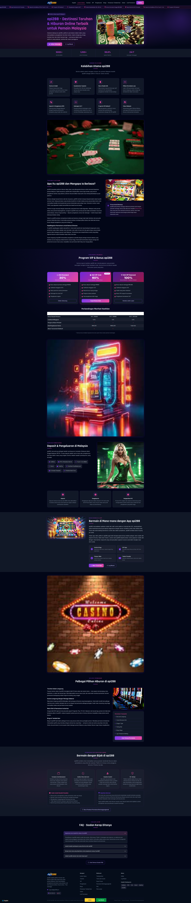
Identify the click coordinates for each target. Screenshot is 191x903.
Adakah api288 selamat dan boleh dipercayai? (76, 856)
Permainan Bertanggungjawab (103, 883)
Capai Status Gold (95, 301)
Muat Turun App (97, 565)
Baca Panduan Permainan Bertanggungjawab (96, 809)
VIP (93, 2)
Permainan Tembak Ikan (114, 2)
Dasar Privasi (138, 208)
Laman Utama (81, 2)
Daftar (140, 2)
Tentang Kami (99, 876)
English (74, 2)
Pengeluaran (98, 2)
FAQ (97, 886)
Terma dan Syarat (100, 878)
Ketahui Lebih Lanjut (128, 301)
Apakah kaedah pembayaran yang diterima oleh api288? (78, 846)
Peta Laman (99, 889)
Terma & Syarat (125, 900)
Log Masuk (70, 44)
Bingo (104, 2)
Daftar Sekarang (55, 44)
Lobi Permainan (131, 2)
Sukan (123, 2)
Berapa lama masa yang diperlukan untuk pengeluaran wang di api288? (82, 851)
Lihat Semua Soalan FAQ (96, 862)
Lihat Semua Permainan (128, 738)
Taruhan (88, 2)
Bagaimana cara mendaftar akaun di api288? (76, 833)
